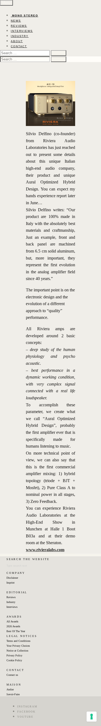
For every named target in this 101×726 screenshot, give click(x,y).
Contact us (12, 674)
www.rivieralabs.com (45, 549)
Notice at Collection (17, 650)
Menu (6, 3)
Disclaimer (12, 577)
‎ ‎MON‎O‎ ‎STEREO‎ (24, 15)
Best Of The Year (15, 631)
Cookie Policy (14, 660)
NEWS (16, 20)
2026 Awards (13, 626)
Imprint (10, 582)
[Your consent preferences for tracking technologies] (91, 716)
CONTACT (19, 46)
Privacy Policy (14, 655)
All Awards (12, 621)
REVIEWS (19, 25)
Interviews (12, 606)
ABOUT (17, 41)
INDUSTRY (20, 36)
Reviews (11, 597)
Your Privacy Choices (18, 645)
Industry (10, 602)
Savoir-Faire (13, 694)
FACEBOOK (26, 711)
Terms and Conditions (18, 640)
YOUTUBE (25, 716)
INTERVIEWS (22, 30)
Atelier (10, 689)
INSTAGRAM (27, 706)
